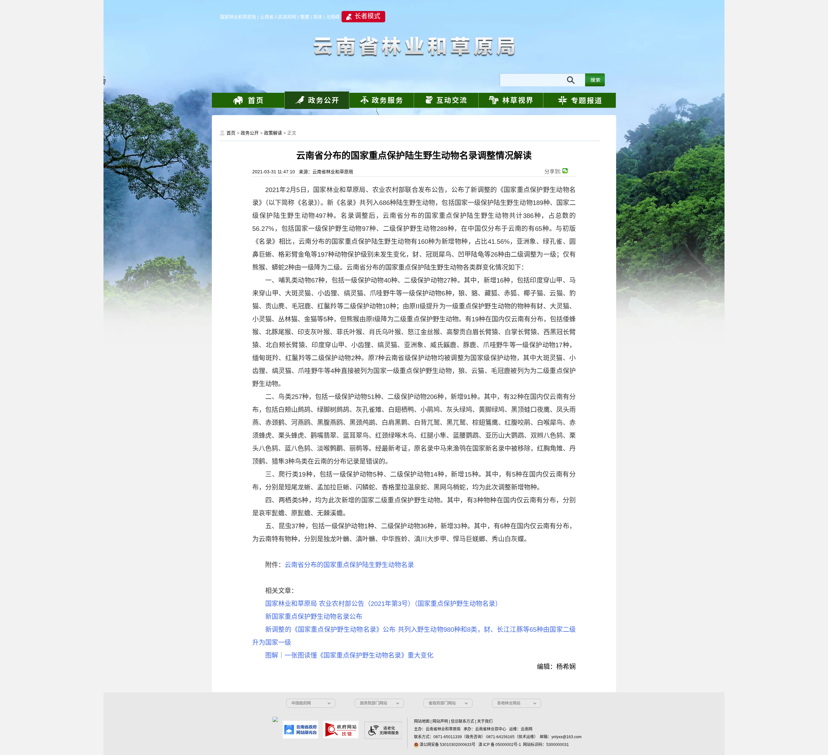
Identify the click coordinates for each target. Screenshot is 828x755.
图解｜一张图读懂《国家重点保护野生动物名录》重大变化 (349, 655)
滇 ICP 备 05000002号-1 (499, 744)
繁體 (304, 16)
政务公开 (250, 132)
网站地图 (422, 721)
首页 (230, 132)
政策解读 (273, 132)
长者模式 (367, 16)
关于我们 (485, 721)
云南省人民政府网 (278, 16)
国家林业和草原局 (238, 16)
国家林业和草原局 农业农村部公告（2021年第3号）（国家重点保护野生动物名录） (383, 603)
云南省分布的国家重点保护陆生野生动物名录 (349, 564)
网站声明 (440, 721)
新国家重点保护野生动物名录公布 (313, 616)
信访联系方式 (462, 721)
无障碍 (333, 16)
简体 (317, 16)
